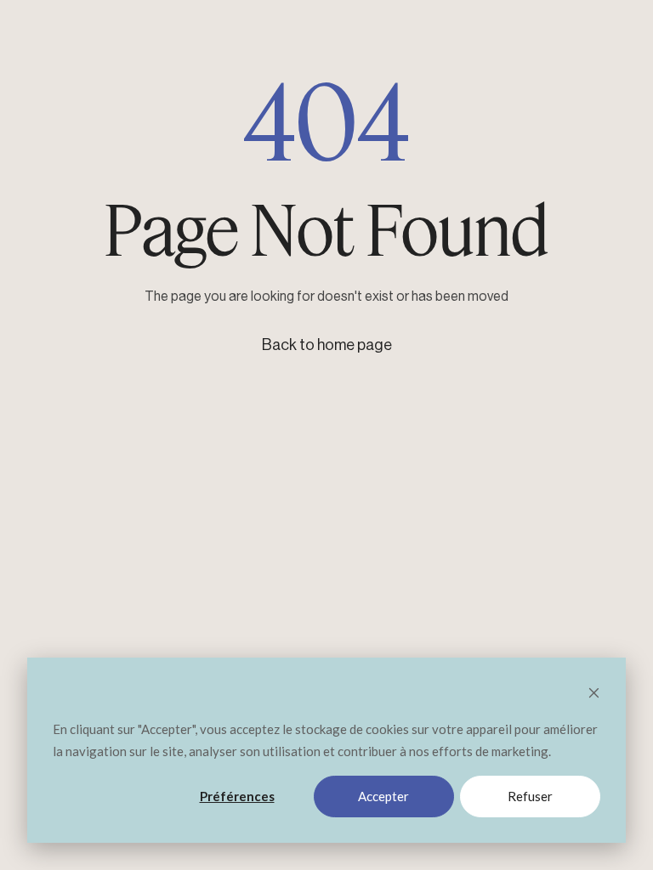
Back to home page (327, 345)
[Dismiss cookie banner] (594, 694)
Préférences (237, 796)
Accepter (383, 796)
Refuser (530, 796)
